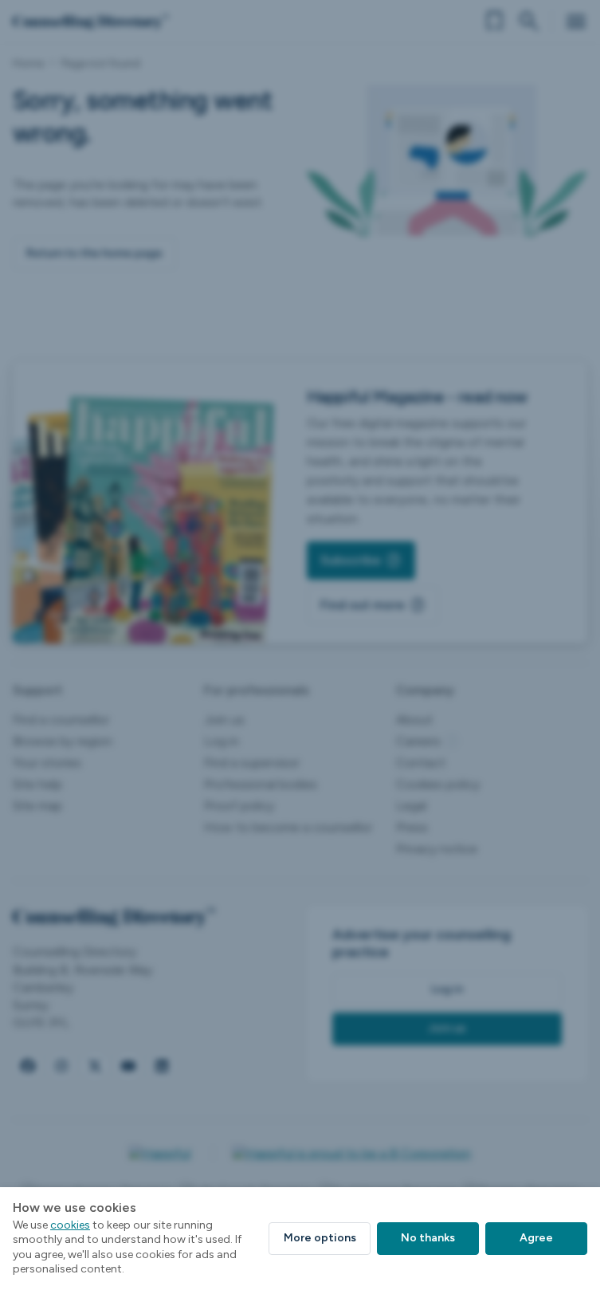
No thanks (428, 1238)
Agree (536, 1238)
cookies (70, 1225)
